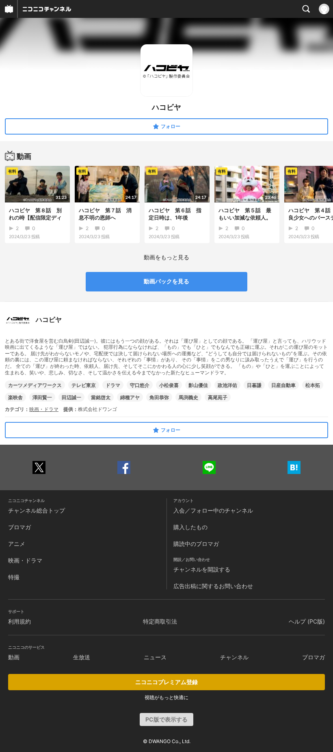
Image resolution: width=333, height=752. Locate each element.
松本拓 (312, 385)
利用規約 (19, 621)
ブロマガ (19, 527)
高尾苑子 (217, 397)
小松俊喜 (169, 385)
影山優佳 (198, 385)
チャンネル (234, 657)
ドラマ (113, 385)
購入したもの (190, 527)
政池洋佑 (227, 385)
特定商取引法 (160, 621)
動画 (13, 657)
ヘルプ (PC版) (307, 621)
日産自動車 (283, 385)
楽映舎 (15, 397)
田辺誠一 (71, 397)
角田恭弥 (159, 397)
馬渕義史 (188, 397)
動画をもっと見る (166, 257)
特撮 (13, 577)
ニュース (155, 657)
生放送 (81, 657)
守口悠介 (139, 385)
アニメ (16, 543)
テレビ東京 (83, 385)
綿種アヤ (130, 397)
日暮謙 (254, 385)
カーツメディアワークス (35, 385)
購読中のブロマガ (196, 543)
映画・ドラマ (43, 409)
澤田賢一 (42, 397)
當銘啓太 (100, 397)
